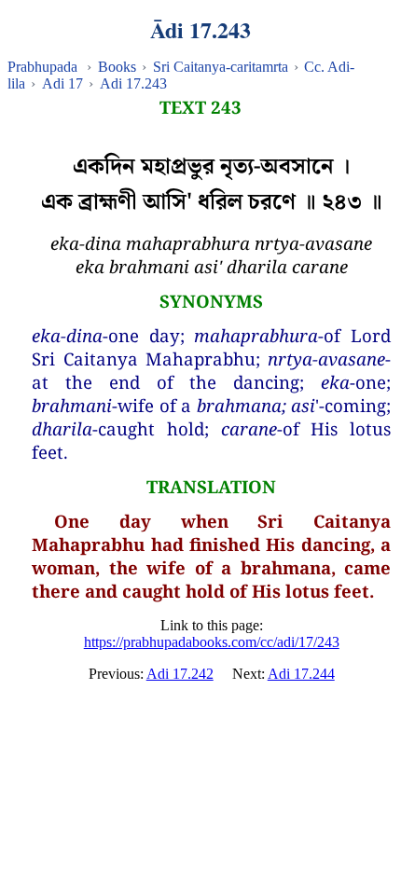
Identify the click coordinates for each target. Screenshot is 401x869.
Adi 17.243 (133, 83)
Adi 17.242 (180, 674)
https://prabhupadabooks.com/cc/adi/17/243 (211, 642)
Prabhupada (42, 67)
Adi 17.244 (301, 674)
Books (117, 67)
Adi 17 (62, 83)
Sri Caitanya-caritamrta (220, 67)
